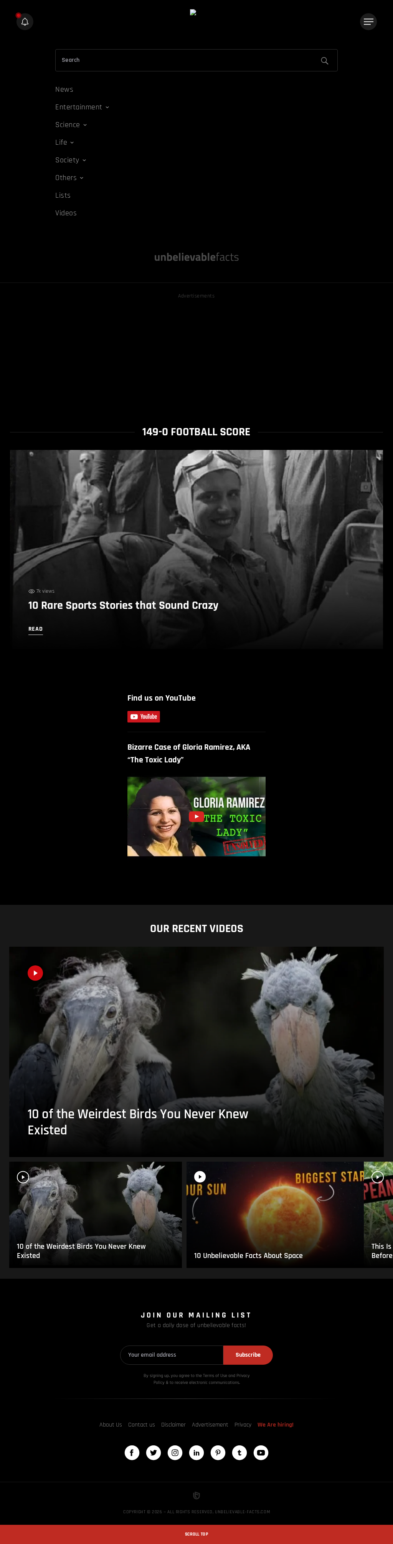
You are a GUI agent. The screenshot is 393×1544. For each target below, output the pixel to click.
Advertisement (210, 1425)
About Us (110, 1425)
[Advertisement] (196, 354)
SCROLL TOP (196, 1534)
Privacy (242, 1425)
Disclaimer (173, 1425)
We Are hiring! (276, 1425)
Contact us (141, 1425)
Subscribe (248, 1355)
